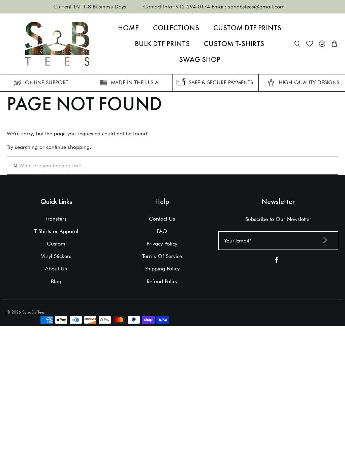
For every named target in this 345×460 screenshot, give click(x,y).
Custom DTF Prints (247, 28)
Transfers (56, 219)
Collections (176, 28)
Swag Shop (199, 59)
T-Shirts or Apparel (56, 231)
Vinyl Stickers (56, 256)
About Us (56, 268)
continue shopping (68, 147)
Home (128, 28)
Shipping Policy (162, 268)
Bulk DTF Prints (162, 43)
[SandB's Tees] (57, 43)
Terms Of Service (162, 256)
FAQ (162, 231)
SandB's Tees (33, 312)
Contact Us (162, 219)
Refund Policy (162, 281)
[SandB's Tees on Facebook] (276, 261)
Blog (56, 281)
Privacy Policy (162, 243)
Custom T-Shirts (234, 43)
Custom (56, 243)
